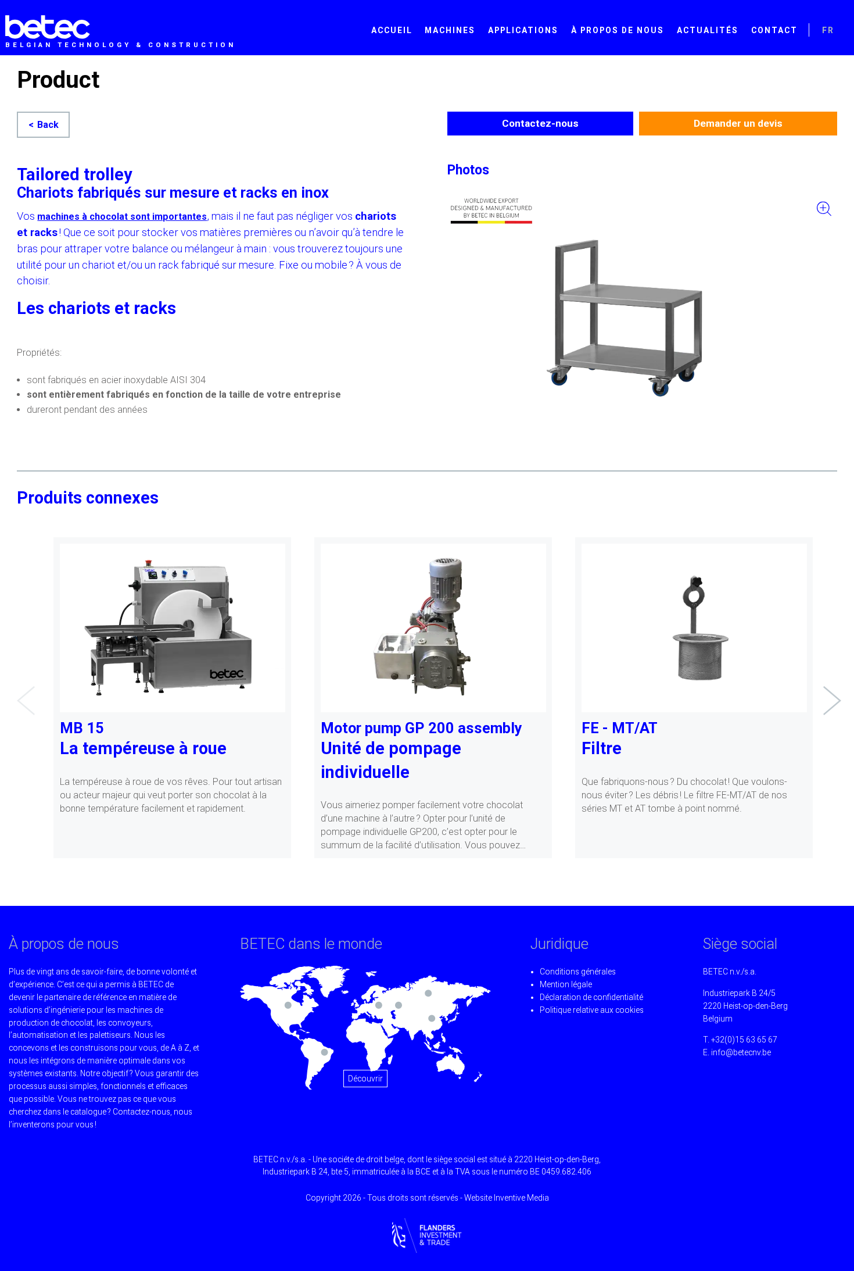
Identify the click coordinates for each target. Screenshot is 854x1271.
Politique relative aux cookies (592, 1010)
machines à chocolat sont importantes (122, 216)
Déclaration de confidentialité (591, 997)
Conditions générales (578, 971)
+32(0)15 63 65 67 (744, 1039)
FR (828, 30)
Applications (523, 30)
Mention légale (566, 984)
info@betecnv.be (741, 1052)
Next (829, 692)
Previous (22, 692)
